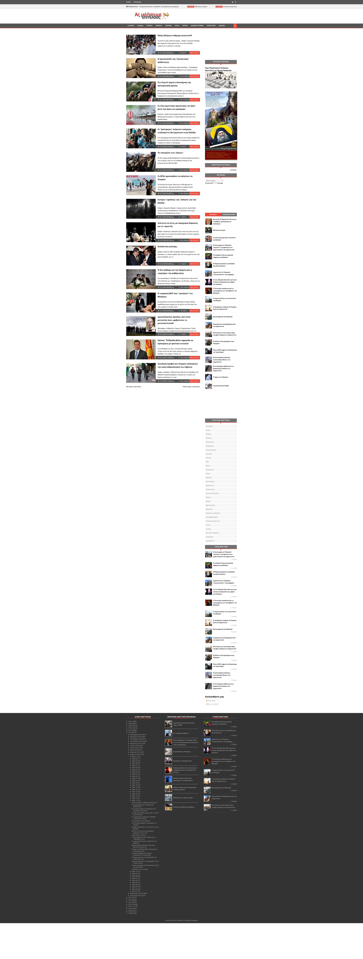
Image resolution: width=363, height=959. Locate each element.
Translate (220, 183)
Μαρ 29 (135, 761)
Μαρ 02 (135, 889)
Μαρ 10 (135, 871)
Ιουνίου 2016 (134, 748)
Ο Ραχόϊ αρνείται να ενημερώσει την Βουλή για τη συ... (144, 858)
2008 (130, 913)
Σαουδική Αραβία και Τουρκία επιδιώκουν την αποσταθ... (142, 854)
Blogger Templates (191, 920)
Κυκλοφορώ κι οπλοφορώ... (182, 752)
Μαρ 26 (135, 767)
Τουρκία (208, 529)
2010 (130, 909)
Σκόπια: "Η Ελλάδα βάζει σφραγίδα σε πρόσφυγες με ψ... (144, 850)
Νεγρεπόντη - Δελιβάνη (213, 513)
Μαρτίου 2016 (135, 754)
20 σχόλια (184, 310)
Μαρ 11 (135, 800)
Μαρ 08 (135, 876)
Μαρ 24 (135, 772)
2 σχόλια (234, 607)
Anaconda (209, 426)
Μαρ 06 (135, 880)
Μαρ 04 (135, 885)
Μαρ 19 (135, 783)
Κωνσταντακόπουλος (212, 493)
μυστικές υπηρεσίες (212, 533)
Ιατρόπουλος (210, 469)
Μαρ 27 (135, 765)
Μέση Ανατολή (210, 505)
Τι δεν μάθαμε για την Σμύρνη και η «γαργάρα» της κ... (143, 838)
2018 (130, 728)
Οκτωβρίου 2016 (136, 739)
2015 (130, 898)
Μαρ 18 (135, 785)
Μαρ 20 (135, 781)
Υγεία (176, 25)
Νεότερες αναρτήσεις (133, 387)
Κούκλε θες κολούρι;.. (168, 246)
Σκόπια (208, 525)
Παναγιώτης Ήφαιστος (213, 521)
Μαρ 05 (135, 882)
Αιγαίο (208, 430)
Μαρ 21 (135, 778)
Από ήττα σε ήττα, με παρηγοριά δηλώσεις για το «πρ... (143, 832)
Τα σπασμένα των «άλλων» (170, 152)
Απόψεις (168, 25)
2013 (130, 902)
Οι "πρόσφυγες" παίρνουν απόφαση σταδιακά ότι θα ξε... (144, 818)
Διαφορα (222, 25)
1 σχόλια (234, 651)
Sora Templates (178, 920)
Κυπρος (185, 25)
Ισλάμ (207, 473)
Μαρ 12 (135, 798)
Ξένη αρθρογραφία (212, 517)
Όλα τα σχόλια (212, 704)
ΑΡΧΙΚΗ (128, 2)
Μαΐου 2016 (134, 750)
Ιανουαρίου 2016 (136, 896)
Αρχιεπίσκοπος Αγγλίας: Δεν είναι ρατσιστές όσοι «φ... (143, 846)
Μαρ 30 (135, 759)
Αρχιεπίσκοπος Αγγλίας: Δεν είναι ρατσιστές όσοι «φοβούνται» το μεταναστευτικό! (174, 320)
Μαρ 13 (135, 796)
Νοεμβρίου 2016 (136, 737)
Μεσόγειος (209, 509)
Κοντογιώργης (210, 481)
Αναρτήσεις (211, 700)
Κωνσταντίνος (210, 489)
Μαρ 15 (135, 792)
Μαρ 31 (135, 757)
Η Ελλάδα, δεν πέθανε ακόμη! (183, 798)
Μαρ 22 (135, 776)
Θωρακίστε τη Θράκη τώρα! (182, 761)
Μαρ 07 (135, 878)
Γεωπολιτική (211, 25)
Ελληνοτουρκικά (197, 25)
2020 (130, 724)
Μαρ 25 (135, 770)
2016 (130, 732)
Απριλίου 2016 (135, 752)
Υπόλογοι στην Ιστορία (140, 869)
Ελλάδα (140, 25)
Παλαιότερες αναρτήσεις (191, 387)
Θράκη (208, 465)
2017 (130, 730)
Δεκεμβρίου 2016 (136, 735)
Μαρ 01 (135, 891)
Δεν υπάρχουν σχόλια (187, 76)
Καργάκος (209, 477)
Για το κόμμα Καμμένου (181, 733)
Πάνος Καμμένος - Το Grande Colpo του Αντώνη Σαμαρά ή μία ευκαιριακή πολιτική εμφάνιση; (185, 742)
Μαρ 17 (135, 787)
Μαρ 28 (135, 763)
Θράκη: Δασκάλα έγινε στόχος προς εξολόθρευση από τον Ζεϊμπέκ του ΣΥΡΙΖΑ (185, 770)
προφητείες (209, 537)
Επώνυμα (209, 454)
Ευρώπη (149, 25)
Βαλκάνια (209, 438)
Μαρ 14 (135, 794)
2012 (130, 904)
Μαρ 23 (135, 774)
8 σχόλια (183, 53)
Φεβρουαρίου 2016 (136, 893)
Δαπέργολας (210, 446)
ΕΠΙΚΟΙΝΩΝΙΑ (137, 2)
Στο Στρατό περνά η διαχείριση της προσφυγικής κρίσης (144, 810)
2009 (130, 911)
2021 (130, 721)
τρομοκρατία (210, 541)
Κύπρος (208, 501)
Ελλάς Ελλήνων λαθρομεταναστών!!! (175, 35)
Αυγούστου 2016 (136, 743)
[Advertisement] (204, 16)
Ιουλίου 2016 (134, 746)
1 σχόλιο (183, 217)
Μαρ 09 (135, 874)
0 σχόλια (234, 559)
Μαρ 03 (135, 887)
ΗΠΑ (207, 462)
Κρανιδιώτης (210, 485)
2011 (130, 906)
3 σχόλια (183, 146)
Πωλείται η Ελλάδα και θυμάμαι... (184, 807)
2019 (130, 726)
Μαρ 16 (135, 789)
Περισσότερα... (194, 53)
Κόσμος (158, 25)
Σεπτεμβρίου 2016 (136, 741)
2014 (130, 900)
